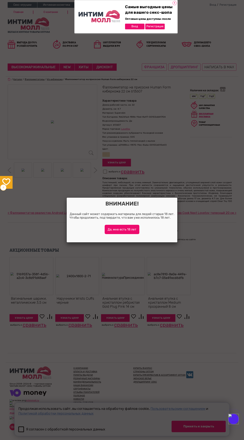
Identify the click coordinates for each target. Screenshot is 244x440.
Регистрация (155, 26)
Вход (135, 26)
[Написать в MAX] (239, 426)
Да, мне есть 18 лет (122, 229)
